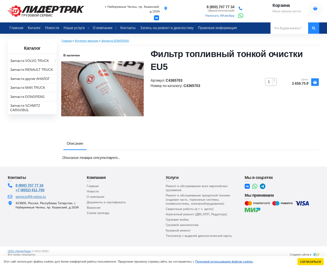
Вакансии (94, 207)
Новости (93, 191)
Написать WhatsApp (219, 15)
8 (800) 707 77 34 (29, 185)
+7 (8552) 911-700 (30, 190)
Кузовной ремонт (178, 230)
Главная (93, 186)
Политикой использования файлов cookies (224, 261)
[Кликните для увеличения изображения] (102, 88)
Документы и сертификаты (106, 202)
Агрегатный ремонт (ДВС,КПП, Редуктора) (196, 214)
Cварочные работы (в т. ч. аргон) (190, 209)
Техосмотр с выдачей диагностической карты (199, 235)
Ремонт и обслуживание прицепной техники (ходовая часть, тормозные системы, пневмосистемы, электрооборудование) (198, 199)
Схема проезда (98, 213)
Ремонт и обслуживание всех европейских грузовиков (197, 188)
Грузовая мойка (177, 219)
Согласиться (310, 261)
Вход (40, 254)
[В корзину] (315, 82)
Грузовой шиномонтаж (182, 225)
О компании (95, 196)
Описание (75, 143)
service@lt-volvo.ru (31, 197)
